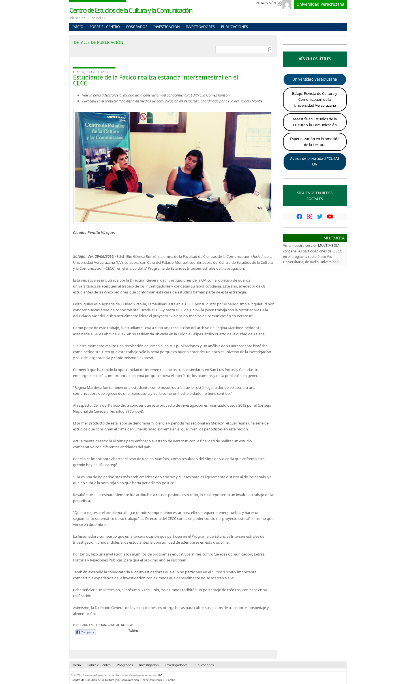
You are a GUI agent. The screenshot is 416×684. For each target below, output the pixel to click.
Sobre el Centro (104, 26)
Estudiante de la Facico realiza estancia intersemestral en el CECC (155, 80)
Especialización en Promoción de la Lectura (315, 141)
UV (160, 675)
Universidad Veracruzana (320, 4)
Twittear (134, 630)
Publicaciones (234, 26)
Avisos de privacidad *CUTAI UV (314, 161)
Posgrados (136, 26)
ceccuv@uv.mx (152, 679)
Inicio (77, 26)
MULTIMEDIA (329, 245)
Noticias (127, 625)
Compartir (87, 632)
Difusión (99, 625)
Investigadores (200, 26)
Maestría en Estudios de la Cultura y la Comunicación (315, 121)
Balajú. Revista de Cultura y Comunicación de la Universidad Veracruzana (314, 99)
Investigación (166, 26)
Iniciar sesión (266, 3)
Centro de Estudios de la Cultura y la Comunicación (130, 10)
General (113, 625)
